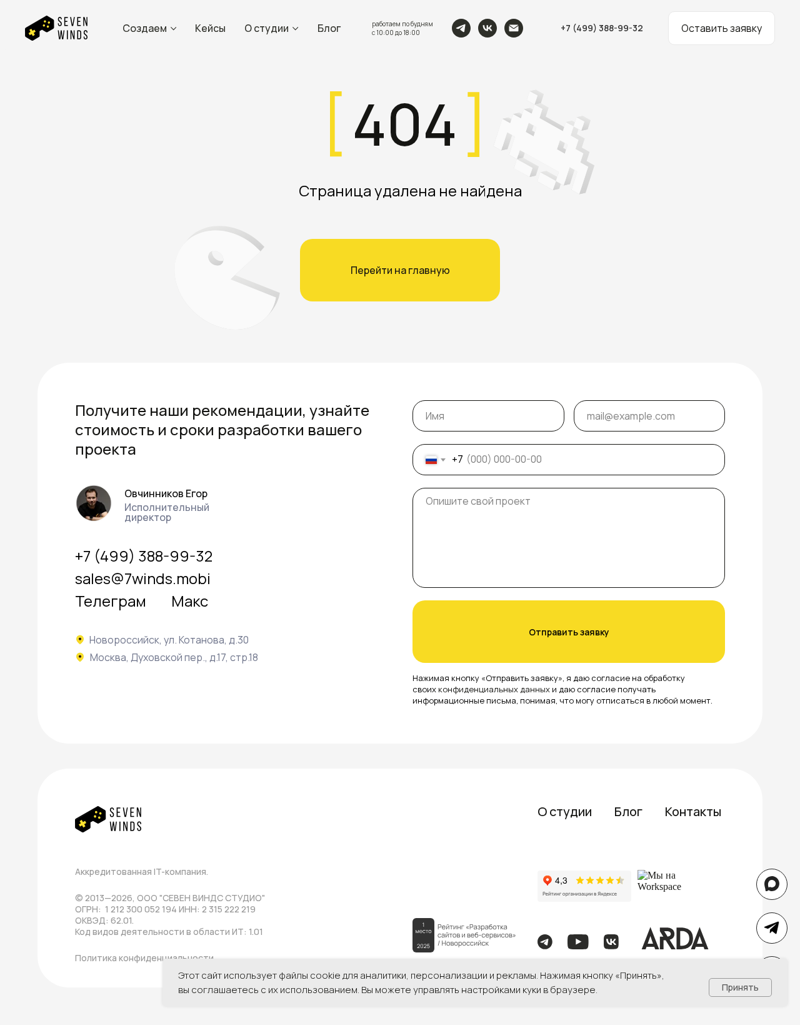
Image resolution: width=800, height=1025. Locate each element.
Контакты (693, 811)
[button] (721, 28)
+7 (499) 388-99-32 (143, 555)
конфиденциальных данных (494, 689)
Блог (329, 28)
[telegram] (461, 28)
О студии (266, 28)
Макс (189, 600)
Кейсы (210, 28)
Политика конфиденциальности (144, 958)
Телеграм (110, 600)
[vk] (487, 28)
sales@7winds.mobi (143, 578)
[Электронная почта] (513, 28)
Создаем (144, 28)
